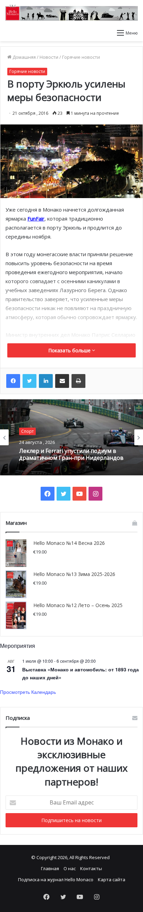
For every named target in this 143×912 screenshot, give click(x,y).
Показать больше (70, 350)
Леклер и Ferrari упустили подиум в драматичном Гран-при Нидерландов (71, 454)
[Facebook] (13, 381)
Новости (49, 57)
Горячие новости (81, 57)
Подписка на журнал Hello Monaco (55, 879)
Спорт (27, 431)
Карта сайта (111, 879)
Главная (50, 868)
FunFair (35, 218)
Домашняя (23, 57)
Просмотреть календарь (28, 691)
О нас (70, 868)
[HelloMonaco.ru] (71, 13)
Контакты (91, 868)
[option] (71, 437)
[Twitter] (29, 381)
